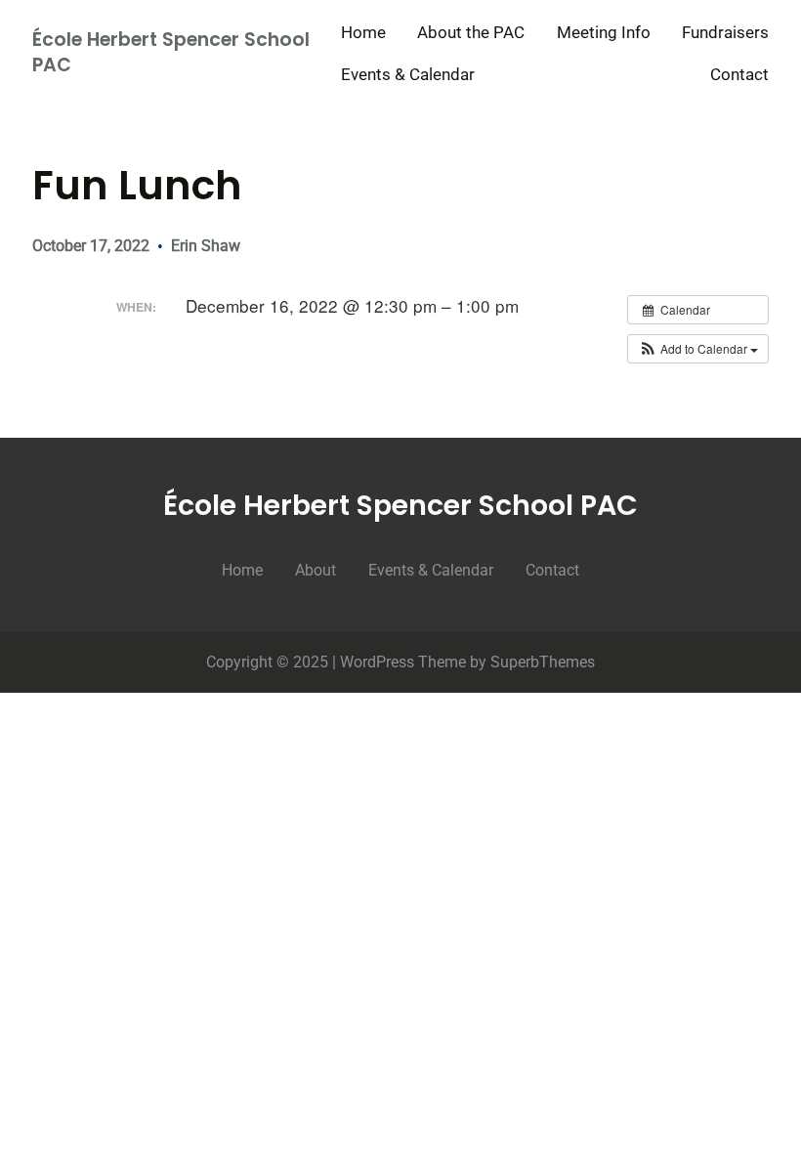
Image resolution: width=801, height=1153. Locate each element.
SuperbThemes (542, 662)
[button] (698, 349)
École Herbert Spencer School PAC (171, 52)
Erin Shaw (205, 245)
